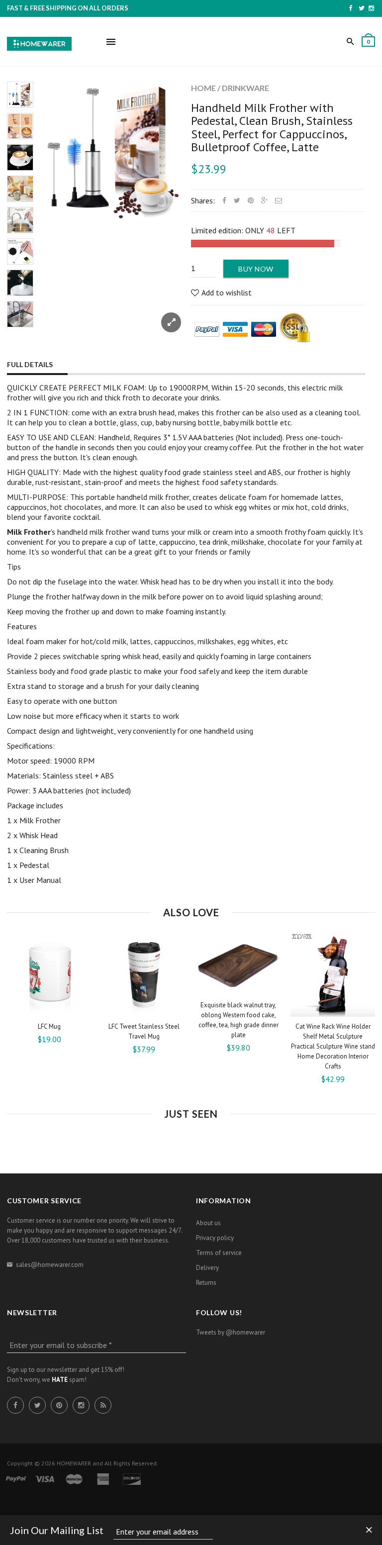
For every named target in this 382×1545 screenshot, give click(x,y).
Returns (206, 1282)
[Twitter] (362, 8)
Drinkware (245, 88)
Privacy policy (215, 1238)
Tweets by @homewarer (230, 1332)
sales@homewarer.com (50, 1264)
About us (208, 1223)
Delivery (207, 1267)
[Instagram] (371, 8)
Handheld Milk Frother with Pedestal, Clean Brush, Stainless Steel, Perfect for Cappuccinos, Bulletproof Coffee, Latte (272, 127)
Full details (30, 364)
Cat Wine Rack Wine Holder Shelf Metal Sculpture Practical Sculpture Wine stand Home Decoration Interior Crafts (333, 1046)
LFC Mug (49, 1026)
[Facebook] (350, 8)
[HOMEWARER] (39, 42)
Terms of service (219, 1253)
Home (203, 88)
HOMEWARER (74, 1463)
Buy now (256, 269)
